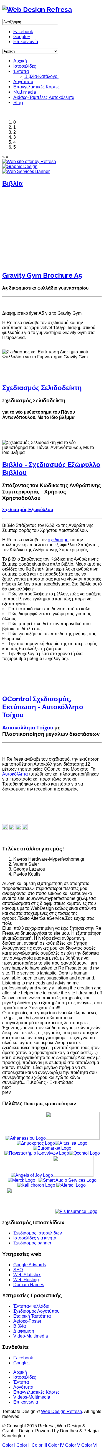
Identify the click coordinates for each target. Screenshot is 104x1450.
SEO (18, 1269)
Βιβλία (12, 183)
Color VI (89, 1445)
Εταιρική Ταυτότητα (32, 1316)
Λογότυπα (23, 81)
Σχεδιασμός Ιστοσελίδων (37, 1233)
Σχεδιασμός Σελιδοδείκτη (42, 388)
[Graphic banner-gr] (19, 166)
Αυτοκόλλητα (15, 774)
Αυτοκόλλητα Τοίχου (27, 727)
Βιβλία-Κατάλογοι (41, 76)
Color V (72, 1445)
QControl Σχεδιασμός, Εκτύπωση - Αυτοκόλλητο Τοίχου (42, 707)
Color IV (56, 1445)
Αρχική (20, 61)
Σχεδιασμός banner (32, 1243)
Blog (18, 102)
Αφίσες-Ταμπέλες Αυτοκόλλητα (43, 97)
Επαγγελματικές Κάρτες (36, 87)
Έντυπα (21, 71)
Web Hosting (26, 1279)
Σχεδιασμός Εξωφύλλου (27, 509)
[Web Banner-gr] (29, 161)
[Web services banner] (26, 171)
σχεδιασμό (58, 539)
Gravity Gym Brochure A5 (42, 275)
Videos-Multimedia (31, 1397)
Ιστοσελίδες (24, 66)
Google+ (21, 36)
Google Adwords (29, 1264)
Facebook (23, 31)
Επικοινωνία (25, 41)
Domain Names (28, 1284)
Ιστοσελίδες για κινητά (34, 1238)
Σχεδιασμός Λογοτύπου (36, 1311)
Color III (39, 1445)
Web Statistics (27, 1274)
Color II (23, 1445)
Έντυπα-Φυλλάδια (31, 1306)
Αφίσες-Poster (27, 1321)
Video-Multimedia (30, 1336)
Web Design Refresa (61, 1411)
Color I (8, 1445)
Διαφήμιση (23, 1331)
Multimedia (24, 92)
